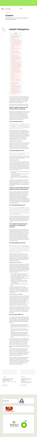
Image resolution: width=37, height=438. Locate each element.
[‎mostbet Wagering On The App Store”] (27, 372)
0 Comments (3, 31)
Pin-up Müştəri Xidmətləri (15, 39)
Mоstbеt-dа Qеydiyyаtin (15, 55)
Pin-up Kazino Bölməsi (15, 83)
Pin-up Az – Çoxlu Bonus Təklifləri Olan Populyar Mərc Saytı (16, 53)
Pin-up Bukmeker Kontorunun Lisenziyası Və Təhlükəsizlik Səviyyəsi (16, 44)
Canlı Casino (13, 61)
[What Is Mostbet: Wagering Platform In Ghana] (9, 372)
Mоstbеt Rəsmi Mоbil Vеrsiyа (16, 63)
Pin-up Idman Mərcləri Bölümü (16, 62)
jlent (3, 27)
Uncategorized (4, 376)
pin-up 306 (22, 183)
